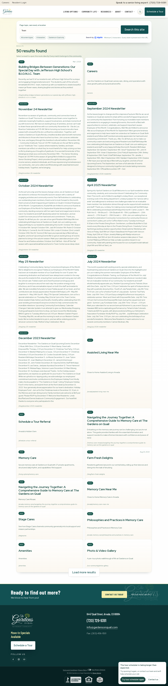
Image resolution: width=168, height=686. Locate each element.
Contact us (153, 679)
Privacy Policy (82, 670)
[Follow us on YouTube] (24, 659)
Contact (129, 11)
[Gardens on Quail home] (7, 11)
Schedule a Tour (155, 11)
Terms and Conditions (70, 670)
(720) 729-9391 (96, 620)
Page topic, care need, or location (33, 25)
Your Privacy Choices (98, 670)
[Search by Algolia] (94, 38)
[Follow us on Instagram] (18, 659)
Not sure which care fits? (142, 594)
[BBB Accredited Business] (73, 679)
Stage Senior (97, 673)
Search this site (135, 29)
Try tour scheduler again (133, 679)
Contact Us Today (114, 594)
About (118, 11)
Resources (106, 11)
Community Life (89, 11)
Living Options (70, 11)
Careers (5, 2)
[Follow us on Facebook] (13, 659)
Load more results (84, 572)
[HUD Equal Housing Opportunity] (88, 679)
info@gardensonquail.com (102, 627)
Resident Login (19, 2)
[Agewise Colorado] (100, 679)
